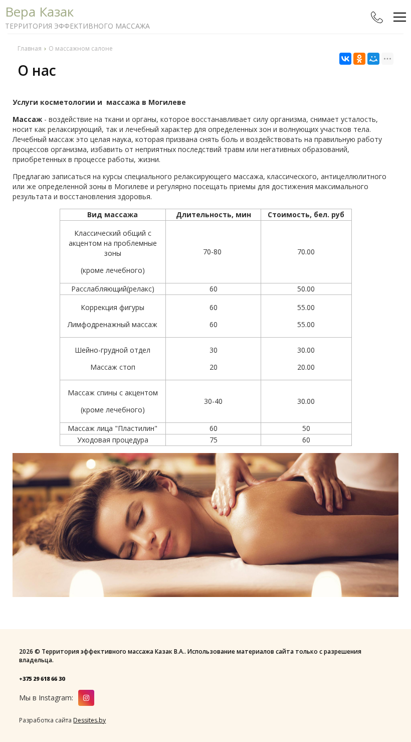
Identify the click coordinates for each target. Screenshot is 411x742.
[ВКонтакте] (345, 59)
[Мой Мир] (373, 59)
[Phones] (377, 17)
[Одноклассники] (359, 59)
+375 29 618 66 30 (42, 678)
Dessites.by (89, 720)
